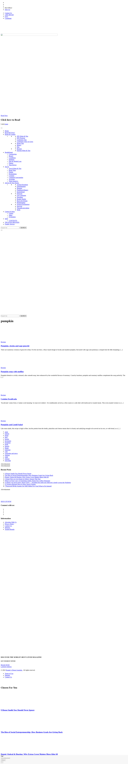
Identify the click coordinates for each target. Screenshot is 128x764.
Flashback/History (22, 190)
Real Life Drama (22, 201)
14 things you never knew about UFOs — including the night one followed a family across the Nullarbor (38, 482)
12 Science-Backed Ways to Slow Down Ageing (20, 484)
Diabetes (11, 159)
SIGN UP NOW (6, 501)
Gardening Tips (22, 140)
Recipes (19, 149)
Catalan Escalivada (9, 399)
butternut (7, 450)
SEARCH (23, 227)
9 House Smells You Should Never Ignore (18, 473)
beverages (8, 441)
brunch (7, 446)
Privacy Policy (9, 524)
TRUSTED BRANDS (12, 222)
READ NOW (5, 665)
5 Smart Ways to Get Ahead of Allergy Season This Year (22, 479)
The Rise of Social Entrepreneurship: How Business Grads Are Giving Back (29, 475)
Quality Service (10, 224)
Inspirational (21, 192)
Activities (12, 179)
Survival (19, 206)
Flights (11, 172)
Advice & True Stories (12, 183)
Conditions (12, 158)
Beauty (11, 156)
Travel (7, 167)
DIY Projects (21, 138)
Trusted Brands (9, 529)
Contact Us (8, 13)
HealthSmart (9, 152)
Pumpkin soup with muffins (12, 372)
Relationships (21, 202)
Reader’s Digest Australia (14, 670)
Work (18, 210)
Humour (19, 188)
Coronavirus (13, 154)
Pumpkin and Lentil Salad (12, 425)
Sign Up (7, 9)
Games (11, 213)
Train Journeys (13, 181)
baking (7, 434)
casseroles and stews (11, 453)
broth (6, 444)
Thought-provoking (23, 208)
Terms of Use (9, 673)
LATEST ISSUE (6, 667)
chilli (6, 457)
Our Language (21, 195)
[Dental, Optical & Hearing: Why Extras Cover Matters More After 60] (12, 750)
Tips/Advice (12, 165)
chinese (7, 459)
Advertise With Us (10, 522)
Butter (7, 448)
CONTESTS (13, 220)
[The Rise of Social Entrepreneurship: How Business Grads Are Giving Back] (12, 728)
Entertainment (21, 186)
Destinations (13, 174)
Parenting (20, 197)
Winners (7, 527)
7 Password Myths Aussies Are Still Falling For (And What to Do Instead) (28, 486)
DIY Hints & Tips (22, 136)
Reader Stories (21, 199)
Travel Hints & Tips (15, 168)
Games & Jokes (10, 211)
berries (7, 439)
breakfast (7, 443)
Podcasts (19, 193)
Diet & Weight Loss (15, 161)
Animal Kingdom (22, 185)
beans (6, 435)
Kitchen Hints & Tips (23, 150)
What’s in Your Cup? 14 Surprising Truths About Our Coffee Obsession (27, 481)
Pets (18, 147)
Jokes (10, 215)
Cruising (11, 176)
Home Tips (20, 143)
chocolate (8, 460)
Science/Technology (23, 204)
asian (6, 432)
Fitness (11, 163)
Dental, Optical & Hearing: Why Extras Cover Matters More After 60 (27, 477)
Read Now (4, 115)
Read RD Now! (10, 132)
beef (6, 437)
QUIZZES (12, 217)
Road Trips (12, 170)
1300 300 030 (9, 15)
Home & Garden (10, 134)
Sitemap (7, 675)
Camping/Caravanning (16, 177)
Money (19, 145)
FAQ (6, 16)
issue (6, 124)
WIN (6, 219)
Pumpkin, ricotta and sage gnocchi (15, 346)
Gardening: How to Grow (25, 141)
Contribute (8, 18)
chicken (7, 455)
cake (6, 451)
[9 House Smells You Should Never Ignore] (12, 706)
